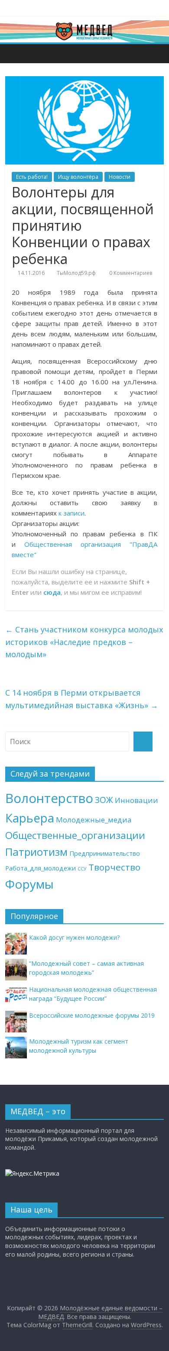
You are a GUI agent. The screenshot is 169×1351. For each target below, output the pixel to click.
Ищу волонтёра (78, 177)
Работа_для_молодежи (40, 868)
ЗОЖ (104, 800)
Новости (119, 177)
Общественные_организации (75, 835)
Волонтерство (49, 798)
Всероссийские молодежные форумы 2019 (92, 1015)
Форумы (29, 884)
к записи (71, 513)
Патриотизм (36, 852)
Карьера (29, 818)
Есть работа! (32, 177)
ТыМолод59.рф (76, 273)
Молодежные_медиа (94, 820)
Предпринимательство (104, 853)
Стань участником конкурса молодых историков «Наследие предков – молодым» (84, 642)
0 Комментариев (130, 273)
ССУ (82, 869)
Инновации (136, 800)
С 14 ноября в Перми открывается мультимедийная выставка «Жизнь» (81, 698)
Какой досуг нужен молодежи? (74, 937)
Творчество (114, 867)
